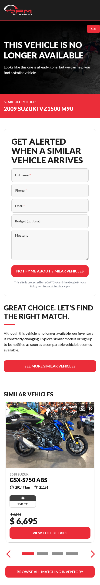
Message (21, 235)
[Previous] (8, 553)
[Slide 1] (28, 553)
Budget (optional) (27, 221)
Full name (23, 175)
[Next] (91, 553)
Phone (21, 190)
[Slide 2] (42, 553)
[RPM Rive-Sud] (18, 10)
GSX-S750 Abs (28, 480)
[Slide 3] (57, 553)
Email (20, 206)
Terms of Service (53, 286)
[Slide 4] (72, 553)
